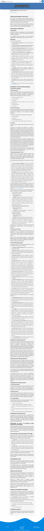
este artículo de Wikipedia (18, 188)
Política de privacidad (36, 526)
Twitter (8, 526)
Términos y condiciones (36, 527)
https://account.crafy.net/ (15, 84)
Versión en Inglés (13, 12)
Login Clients (22, 527)
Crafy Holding (22, 526)
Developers (22, 528)
